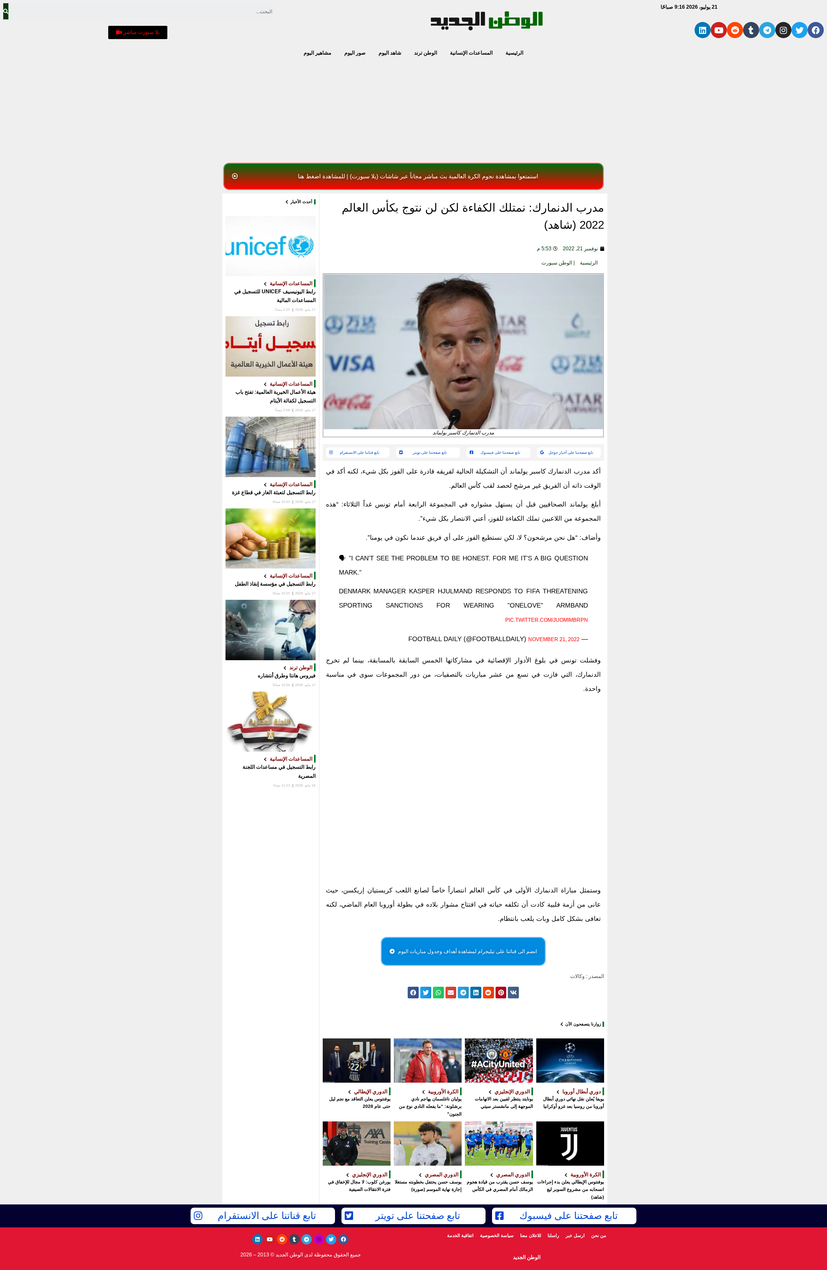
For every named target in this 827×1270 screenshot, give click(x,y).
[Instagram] (783, 30)
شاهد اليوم (390, 53)
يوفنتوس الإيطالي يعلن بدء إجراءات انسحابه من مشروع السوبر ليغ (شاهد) (570, 1189)
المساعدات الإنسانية (471, 53)
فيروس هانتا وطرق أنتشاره (287, 675)
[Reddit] (735, 30)
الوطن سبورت (556, 262)
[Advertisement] (413, 111)
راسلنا (553, 1235)
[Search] (5, 11)
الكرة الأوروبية (443, 1091)
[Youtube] (719, 30)
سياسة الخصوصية (497, 1235)
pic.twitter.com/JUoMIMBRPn (546, 620)
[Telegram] (767, 30)
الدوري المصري (513, 1174)
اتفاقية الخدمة (460, 1235)
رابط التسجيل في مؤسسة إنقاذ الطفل (275, 584)
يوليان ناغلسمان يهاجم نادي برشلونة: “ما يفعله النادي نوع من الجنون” (430, 1106)
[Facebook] (816, 30)
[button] (137, 32)
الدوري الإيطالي (370, 1091)
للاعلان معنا (530, 1235)
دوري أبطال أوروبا (581, 1091)
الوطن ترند (425, 53)
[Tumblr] (751, 30)
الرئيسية (514, 53)
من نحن (598, 1235)
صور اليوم (355, 53)
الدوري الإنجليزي (512, 1091)
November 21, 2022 (554, 639)
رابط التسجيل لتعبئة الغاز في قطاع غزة (274, 492)
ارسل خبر (575, 1235)
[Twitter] (799, 30)
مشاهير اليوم (317, 53)
